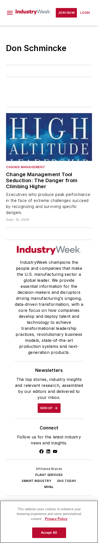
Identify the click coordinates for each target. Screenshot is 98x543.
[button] (10, 13)
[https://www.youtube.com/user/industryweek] (55, 451)
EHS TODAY (66, 481)
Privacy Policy (56, 519)
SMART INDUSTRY (36, 481)
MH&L (49, 487)
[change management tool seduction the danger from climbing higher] (49, 137)
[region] (49, 521)
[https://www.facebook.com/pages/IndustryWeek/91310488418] (41, 451)
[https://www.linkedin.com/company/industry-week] (48, 451)
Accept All (49, 532)
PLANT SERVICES (49, 475)
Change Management (25, 167)
